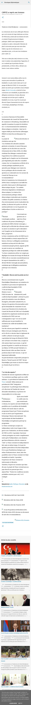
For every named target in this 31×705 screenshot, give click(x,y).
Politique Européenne (7, 522)
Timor (4, 382)
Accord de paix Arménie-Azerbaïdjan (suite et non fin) (14, 633)
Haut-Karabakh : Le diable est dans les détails (12, 686)
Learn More (13, 703)
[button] (3, 17)
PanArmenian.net (7, 486)
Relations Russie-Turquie (7, 607)
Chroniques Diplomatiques (11, 2)
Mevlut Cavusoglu (11, 90)
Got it (20, 703)
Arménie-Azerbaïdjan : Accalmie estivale (11, 581)
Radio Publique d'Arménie (17, 484)
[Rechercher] (29, 2)
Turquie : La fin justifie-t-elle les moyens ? (11, 555)
